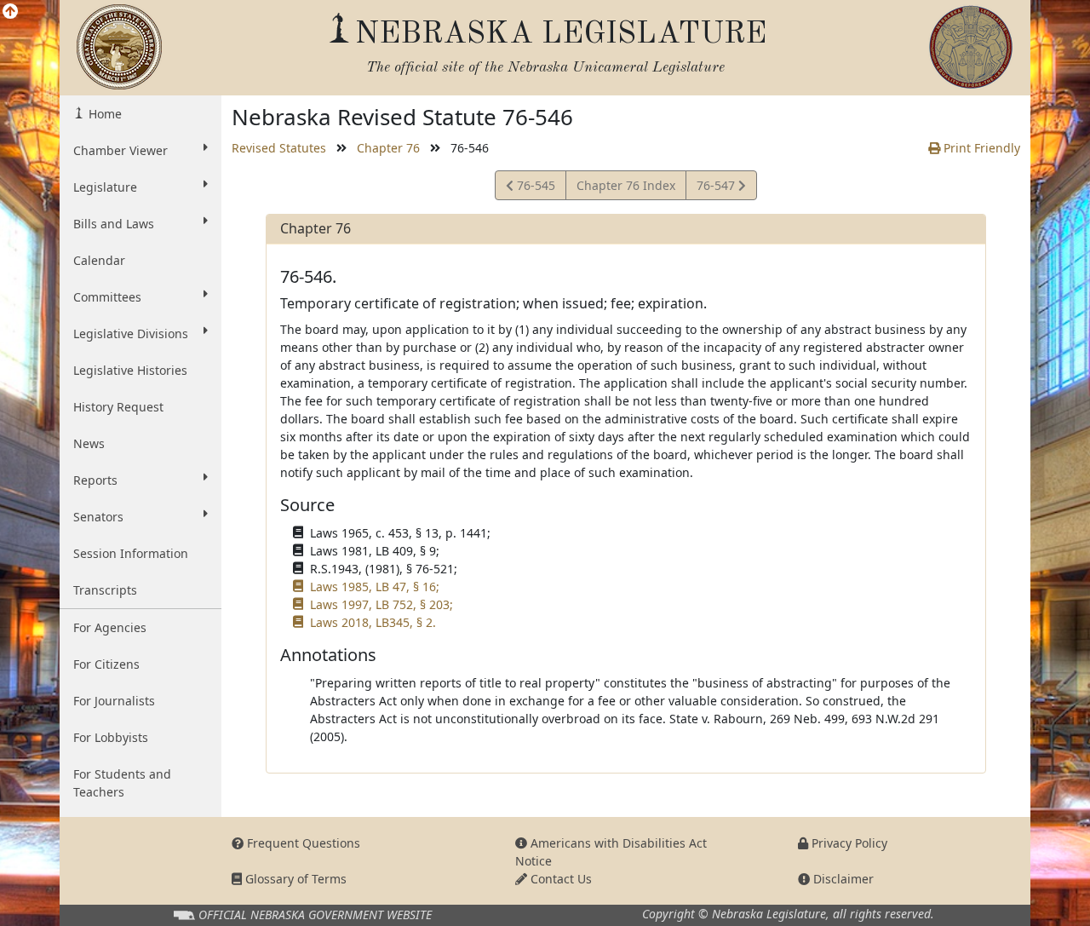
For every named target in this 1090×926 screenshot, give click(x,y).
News (89, 443)
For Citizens (106, 664)
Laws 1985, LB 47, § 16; (374, 586)
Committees (107, 297)
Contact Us (559, 879)
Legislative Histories (130, 370)
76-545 (534, 188)
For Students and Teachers (122, 783)
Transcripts (105, 590)
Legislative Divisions (130, 333)
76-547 (717, 188)
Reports (95, 480)
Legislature (105, 187)
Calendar (99, 260)
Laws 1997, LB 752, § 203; (381, 604)
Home (103, 114)
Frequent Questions (302, 843)
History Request (118, 407)
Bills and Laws (113, 224)
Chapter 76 (388, 148)
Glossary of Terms (294, 879)
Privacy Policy (847, 843)
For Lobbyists (110, 737)
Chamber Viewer (120, 150)
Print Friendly (980, 148)
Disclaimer (842, 879)
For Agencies (109, 627)
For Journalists (114, 701)
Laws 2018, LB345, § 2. (373, 622)
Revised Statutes (279, 148)
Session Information (130, 553)
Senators (98, 517)
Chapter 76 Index (626, 185)
